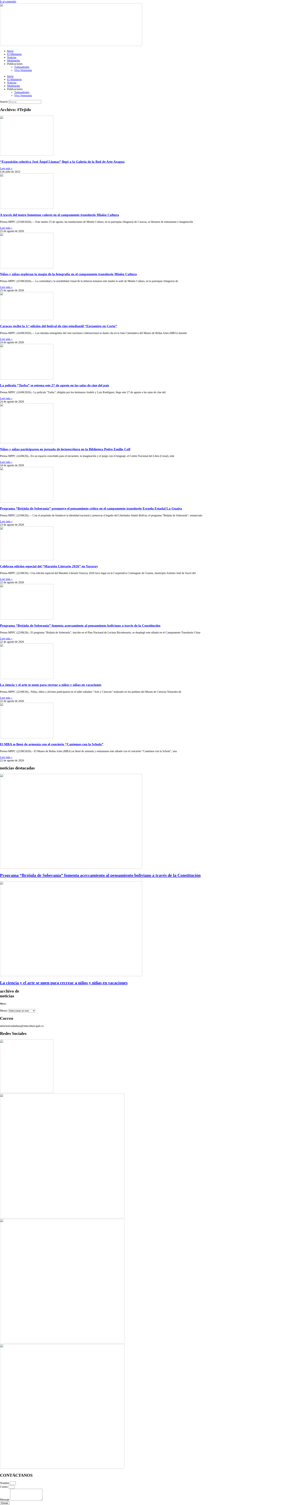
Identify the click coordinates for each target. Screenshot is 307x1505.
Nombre (5, 1483)
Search (4, 101)
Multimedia (13, 60)
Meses (3, 1010)
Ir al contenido (8, 1)
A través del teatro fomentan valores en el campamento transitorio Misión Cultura (59, 215)
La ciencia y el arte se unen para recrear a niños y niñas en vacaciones (50, 685)
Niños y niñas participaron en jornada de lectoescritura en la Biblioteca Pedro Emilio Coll (65, 449)
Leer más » (6, 168)
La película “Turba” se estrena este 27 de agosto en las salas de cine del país (54, 385)
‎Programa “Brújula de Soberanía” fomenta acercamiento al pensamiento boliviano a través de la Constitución (80, 625)
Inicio (10, 50)
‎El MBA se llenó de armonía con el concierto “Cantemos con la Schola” (51, 744)
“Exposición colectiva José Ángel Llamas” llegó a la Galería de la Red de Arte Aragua (62, 162)
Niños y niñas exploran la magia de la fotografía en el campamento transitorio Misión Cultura (68, 274)
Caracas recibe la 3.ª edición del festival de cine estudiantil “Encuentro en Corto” (58, 326)
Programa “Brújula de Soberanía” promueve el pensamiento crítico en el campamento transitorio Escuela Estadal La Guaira (91, 508)
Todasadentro (21, 67)
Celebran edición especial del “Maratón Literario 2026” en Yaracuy (49, 566)
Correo (4, 1486)
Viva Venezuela (23, 70)
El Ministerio (14, 54)
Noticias (11, 57)
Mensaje (5, 1499)
